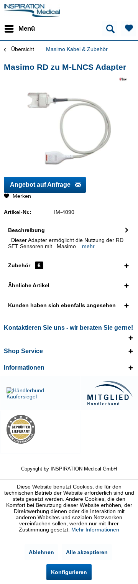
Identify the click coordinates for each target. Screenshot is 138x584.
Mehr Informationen (95, 529)
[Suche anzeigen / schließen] (109, 28)
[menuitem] (19, 28)
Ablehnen (41, 552)
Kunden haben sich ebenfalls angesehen (62, 305)
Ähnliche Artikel (28, 285)
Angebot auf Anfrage (40, 184)
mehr (87, 246)
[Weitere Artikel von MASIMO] (123, 79)
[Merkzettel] (128, 28)
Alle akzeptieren (87, 552)
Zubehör (24, 265)
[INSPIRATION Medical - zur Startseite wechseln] (32, 10)
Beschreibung (26, 230)
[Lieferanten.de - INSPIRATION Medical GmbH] (40, 429)
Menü (26, 28)
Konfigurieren (69, 572)
